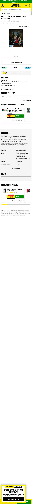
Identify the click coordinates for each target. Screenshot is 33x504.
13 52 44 (17, 2)
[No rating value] (4, 21)
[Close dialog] (23, 487)
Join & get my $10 (13, 499)
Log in (8, 73)
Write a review (15, 21)
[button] (5, 5)
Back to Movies (6, 13)
